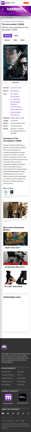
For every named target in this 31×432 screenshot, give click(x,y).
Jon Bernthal (14, 96)
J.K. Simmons (15, 99)
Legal (17, 420)
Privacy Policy (10, 420)
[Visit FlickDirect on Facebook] (23, 413)
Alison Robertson (16, 109)
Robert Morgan (15, 112)
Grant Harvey (14, 115)
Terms (2, 420)
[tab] (7, 36)
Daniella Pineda (15, 107)
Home (2, 17)
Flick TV (19, 375)
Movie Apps (20, 371)
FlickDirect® (24, 424)
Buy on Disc (15, 82)
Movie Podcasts (5, 371)
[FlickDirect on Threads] (18, 413)
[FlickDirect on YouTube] (2, 413)
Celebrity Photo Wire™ (7, 378)
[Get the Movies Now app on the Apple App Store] (15, 3)
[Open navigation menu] (3, 9)
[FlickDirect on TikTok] (13, 413)
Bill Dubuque (14, 91)
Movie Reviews (21, 381)
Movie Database (9, 17)
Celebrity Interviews (6, 381)
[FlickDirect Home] (15, 9)
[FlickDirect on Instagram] (7, 413)
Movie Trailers (21, 378)
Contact (22, 420)
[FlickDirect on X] (28, 413)
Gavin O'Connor (15, 88)
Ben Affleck (14, 94)
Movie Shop (20, 384)
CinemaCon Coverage (7, 375)
